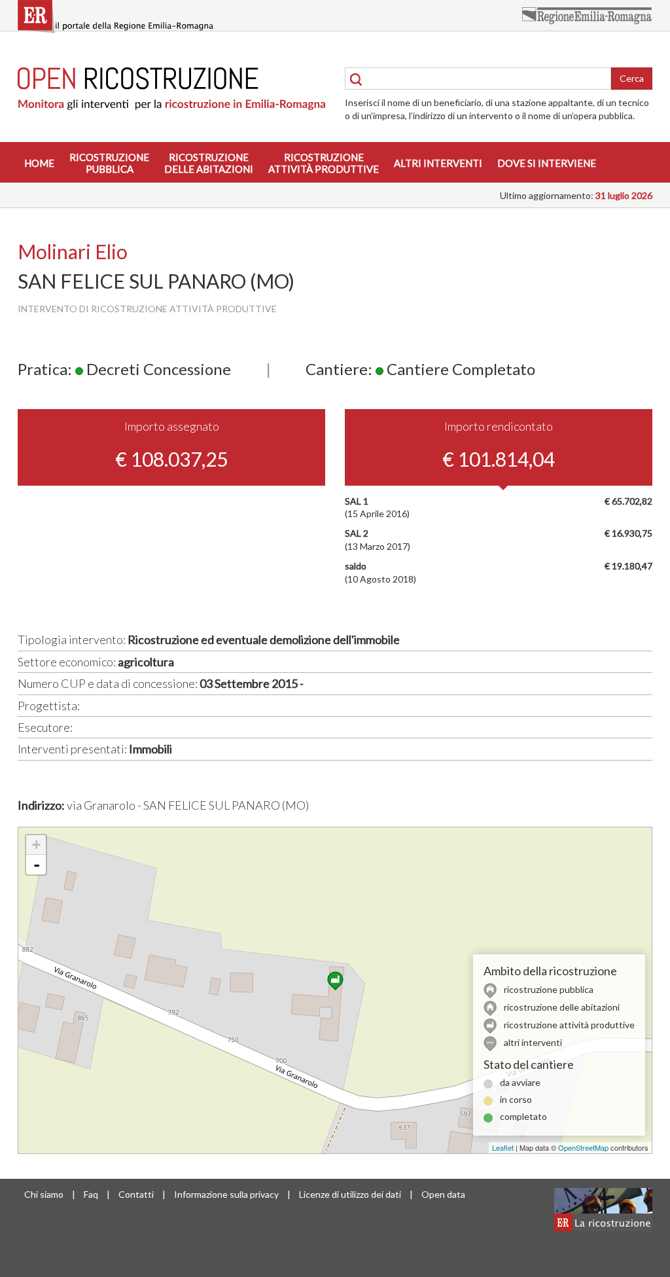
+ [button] (36, 844)
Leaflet (503, 1147)
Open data (443, 1194)
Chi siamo (43, 1194)
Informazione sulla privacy (226, 1194)
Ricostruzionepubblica (109, 163)
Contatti (136, 1194)
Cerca (632, 78)
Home (39, 163)
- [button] (36, 864)
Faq (91, 1194)
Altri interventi (438, 163)
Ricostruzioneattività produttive (323, 163)
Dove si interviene (546, 163)
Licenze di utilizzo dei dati (350, 1194)
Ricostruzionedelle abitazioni (208, 163)
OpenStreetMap (583, 1147)
